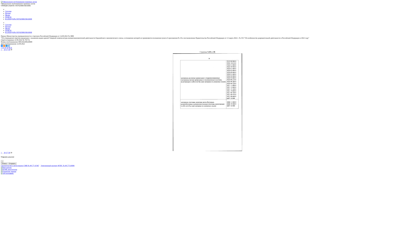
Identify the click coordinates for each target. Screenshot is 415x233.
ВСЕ (10, 48)
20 (5, 48)
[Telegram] (9, 46)
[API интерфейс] (7, 173)
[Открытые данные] (8, 171)
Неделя (7, 13)
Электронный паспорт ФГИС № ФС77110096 (57, 166)
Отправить (12, 163)
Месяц (7, 15)
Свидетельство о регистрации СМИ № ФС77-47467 (20, 166)
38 (9, 50)
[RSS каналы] (6, 167)
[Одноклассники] (4, 46)
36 (5, 50)
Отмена (4, 163)
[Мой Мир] (7, 46)
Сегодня (8, 11)
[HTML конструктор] (9, 169)
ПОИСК (8, 17)
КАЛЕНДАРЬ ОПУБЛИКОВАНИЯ (18, 19)
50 (7, 48)
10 (3, 48)
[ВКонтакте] (2, 46)
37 (7, 50)
